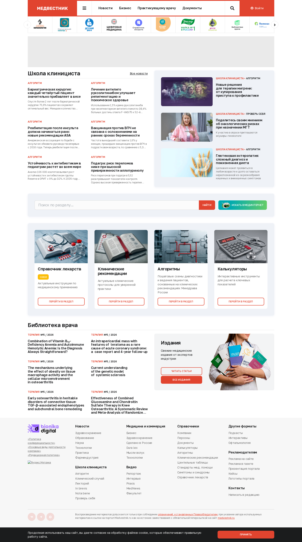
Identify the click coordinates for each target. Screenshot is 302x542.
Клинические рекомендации (197, 457)
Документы (192, 8)
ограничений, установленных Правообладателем (188, 514)
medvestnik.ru (226, 517)
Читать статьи (181, 371)
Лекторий (82, 483)
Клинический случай (89, 478)
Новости (105, 8)
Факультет (134, 493)
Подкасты (235, 433)
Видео (131, 467)
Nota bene (82, 493)
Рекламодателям (242, 452)
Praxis (130, 483)
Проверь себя (85, 498)
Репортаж (133, 473)
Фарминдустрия (86, 457)
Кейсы (232, 473)
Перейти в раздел (61, 301)
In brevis (81, 488)
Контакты (236, 488)
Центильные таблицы (192, 462)
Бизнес (125, 8)
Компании (184, 433)
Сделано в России (139, 442)
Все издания (181, 379)
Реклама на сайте (241, 459)
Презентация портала (244, 468)
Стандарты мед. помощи (195, 467)
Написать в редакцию (243, 495)
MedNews (133, 488)
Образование (84, 438)
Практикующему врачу (157, 8)
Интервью (133, 478)
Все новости (139, 73)
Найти (207, 205)
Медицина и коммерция (145, 426)
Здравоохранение (88, 433)
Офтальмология (239, 442)
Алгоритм (82, 473)
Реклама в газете (241, 463)
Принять (246, 534)
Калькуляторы (187, 447)
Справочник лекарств (192, 477)
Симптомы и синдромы (193, 472)
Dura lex (132, 447)
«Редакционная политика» (44, 455)
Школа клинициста (54, 73)
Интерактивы (238, 438)
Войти (259, 8)
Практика (82, 452)
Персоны (183, 438)
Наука (79, 442)
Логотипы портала (241, 478)
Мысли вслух (135, 452)
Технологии (83, 447)
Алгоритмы (185, 452)
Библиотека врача (53, 325)
